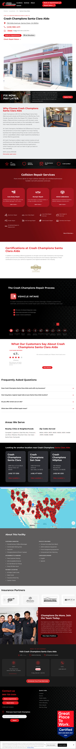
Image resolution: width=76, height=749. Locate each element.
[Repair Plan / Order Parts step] (23, 330)
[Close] (73, 744)
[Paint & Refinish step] (35, 330)
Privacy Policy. (30, 747)
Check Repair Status (11, 39)
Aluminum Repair (12, 215)
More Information (51, 745)
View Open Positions (49, 636)
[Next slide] (71, 600)
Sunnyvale (16, 437)
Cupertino (15, 432)
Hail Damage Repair (30, 220)
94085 (68, 432)
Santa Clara (8, 437)
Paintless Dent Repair (65, 220)
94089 (51, 435)
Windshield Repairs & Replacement (13, 226)
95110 (41, 435)
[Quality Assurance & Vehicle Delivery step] (53, 330)
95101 (63, 432)
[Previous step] (54, 324)
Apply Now (67, 97)
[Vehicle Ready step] (64, 330)
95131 (50, 432)
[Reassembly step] (41, 330)
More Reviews (47, 367)
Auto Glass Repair (29, 215)
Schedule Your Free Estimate (38, 681)
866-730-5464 (9, 694)
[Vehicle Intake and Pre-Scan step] (11, 330)
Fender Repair (11, 220)
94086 (46, 435)
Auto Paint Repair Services (46, 215)
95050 (59, 432)
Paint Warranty (43, 702)
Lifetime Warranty (44, 700)
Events (41, 695)
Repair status (10, 703)
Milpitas (14, 435)
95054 (41, 432)
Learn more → (13, 204)
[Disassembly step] (17, 330)
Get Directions (30, 35)
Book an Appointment (12, 35)
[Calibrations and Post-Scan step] (47, 330)
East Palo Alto (24, 432)
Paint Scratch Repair (47, 220)
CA (17, 11)
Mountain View (22, 435)
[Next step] (57, 324)
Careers (18, 5)
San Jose (31, 435)
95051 (54, 432)
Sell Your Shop (43, 707)
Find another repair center (9, 154)
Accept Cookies (62, 745)
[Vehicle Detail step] (58, 330)
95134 (46, 432)
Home (6, 11)
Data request (42, 705)
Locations (19, 3)
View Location (14, 478)
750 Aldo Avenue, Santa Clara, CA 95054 (23, 23)
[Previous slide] (4, 600)
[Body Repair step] (29, 330)
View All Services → (68, 233)
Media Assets (42, 698)
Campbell (8, 432)
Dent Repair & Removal (63, 215)
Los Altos (8, 435)
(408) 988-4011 (13, 27)
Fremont (32, 432)
